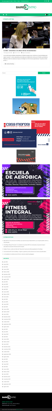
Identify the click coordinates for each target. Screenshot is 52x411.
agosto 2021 (6, 386)
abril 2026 (6, 266)
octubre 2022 (6, 351)
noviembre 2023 (7, 319)
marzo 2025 (6, 291)
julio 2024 (6, 299)
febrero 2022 (6, 371)
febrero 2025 (6, 294)
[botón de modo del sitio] (46, 14)
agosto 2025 (6, 279)
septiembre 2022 (7, 354)
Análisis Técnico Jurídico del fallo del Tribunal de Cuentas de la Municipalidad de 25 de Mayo (23, 249)
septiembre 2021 (7, 384)
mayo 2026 (6, 264)
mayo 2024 (6, 304)
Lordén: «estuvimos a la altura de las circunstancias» (19, 50)
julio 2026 (6, 261)
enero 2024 (6, 314)
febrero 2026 (6, 271)
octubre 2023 (6, 321)
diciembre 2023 (7, 316)
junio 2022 (6, 361)
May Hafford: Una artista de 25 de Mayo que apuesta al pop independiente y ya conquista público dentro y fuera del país (26, 241)
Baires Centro (17, 52)
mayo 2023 (6, 334)
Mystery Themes (19, 409)
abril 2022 (6, 366)
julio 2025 (6, 281)
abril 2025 (6, 289)
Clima (15, 1)
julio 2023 (6, 329)
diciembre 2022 (7, 346)
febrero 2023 (6, 341)
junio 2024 (6, 301)
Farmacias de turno (25, 1)
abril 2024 (6, 306)
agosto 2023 (6, 326)
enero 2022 (6, 374)
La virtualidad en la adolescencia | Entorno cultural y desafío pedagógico (19, 254)
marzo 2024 (6, 309)
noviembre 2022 (7, 349)
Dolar (19, 1)
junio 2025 (6, 284)
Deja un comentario (26, 52)
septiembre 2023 (7, 324)
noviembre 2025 (7, 276)
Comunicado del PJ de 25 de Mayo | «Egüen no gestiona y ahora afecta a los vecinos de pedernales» (25, 251)
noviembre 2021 (7, 379)
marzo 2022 (6, 369)
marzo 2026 (6, 269)
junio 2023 (6, 331)
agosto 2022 (6, 356)
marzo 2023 (6, 339)
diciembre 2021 (7, 376)
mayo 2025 (6, 286)
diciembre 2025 (7, 274)
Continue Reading (10, 63)
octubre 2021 (6, 381)
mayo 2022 (6, 364)
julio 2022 (6, 359)
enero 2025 (6, 296)
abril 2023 (6, 336)
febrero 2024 (6, 311)
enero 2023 (6, 344)
